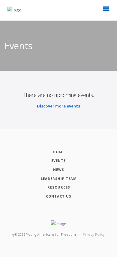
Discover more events (58, 106)
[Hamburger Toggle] (106, 10)
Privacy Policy (94, 234)
